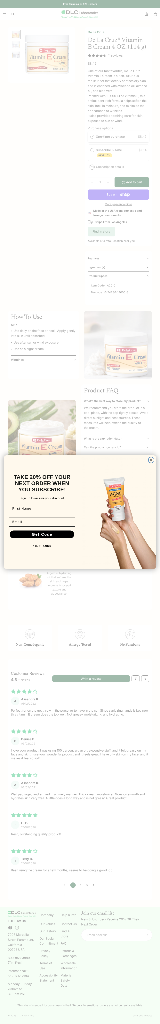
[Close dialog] (151, 460)
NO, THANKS (42, 546)
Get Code (42, 534)
